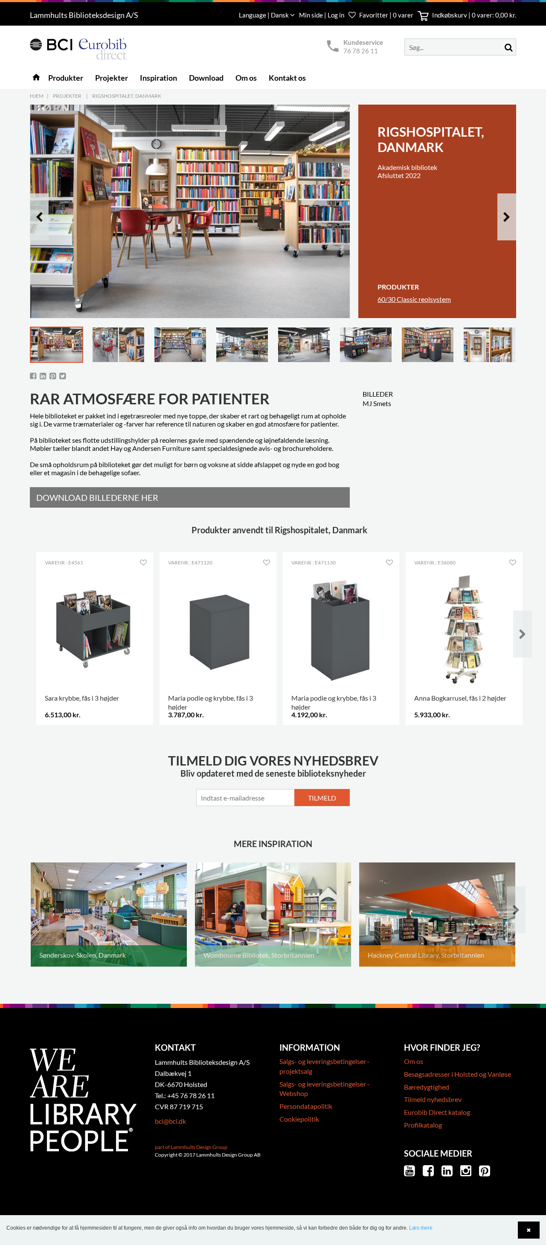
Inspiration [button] (158, 77)
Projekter (67, 96)
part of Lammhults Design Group (191, 1147)
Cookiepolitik (299, 1119)
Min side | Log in (322, 15)
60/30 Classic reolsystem (414, 299)
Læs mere (421, 1228)
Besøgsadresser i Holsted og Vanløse (457, 1074)
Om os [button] (246, 77)
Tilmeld (322, 798)
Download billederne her (97, 497)
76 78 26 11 (360, 51)
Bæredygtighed (426, 1087)
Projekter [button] (111, 77)
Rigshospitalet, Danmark (126, 96)
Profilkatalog (423, 1125)
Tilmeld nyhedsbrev (433, 1099)
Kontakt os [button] (287, 77)
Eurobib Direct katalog (437, 1112)
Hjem (37, 96)
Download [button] (206, 77)
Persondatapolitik (305, 1106)
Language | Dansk (264, 15)
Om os (413, 1061)
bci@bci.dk (170, 1121)
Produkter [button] (65, 77)
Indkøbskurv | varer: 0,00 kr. (473, 15)
